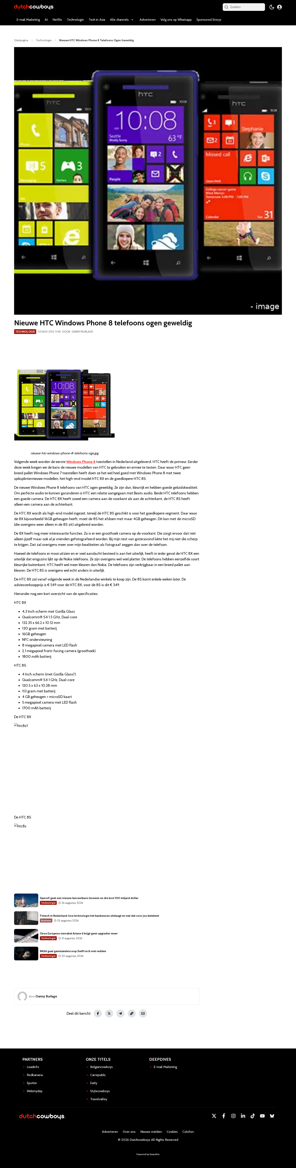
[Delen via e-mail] (143, 1013)
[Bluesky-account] (272, 1115)
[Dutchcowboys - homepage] (34, 7)
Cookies (172, 1132)
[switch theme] (272, 7)
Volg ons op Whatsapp (176, 20)
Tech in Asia (97, 20)
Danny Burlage (82, 331)
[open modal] (279, 7)
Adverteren (148, 20)
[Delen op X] (109, 1013)
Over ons (129, 1132)
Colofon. (188, 1132)
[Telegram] (120, 1013)
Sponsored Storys (209, 20)
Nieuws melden (151, 1132)
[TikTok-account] (252, 1115)
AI (46, 20)
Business (46, 920)
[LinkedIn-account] (243, 1115)
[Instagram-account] (233, 1115)
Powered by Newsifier (148, 1154)
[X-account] (214, 1115)
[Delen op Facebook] (98, 1013)
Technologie (75, 20)
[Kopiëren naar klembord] (132, 1013)
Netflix (57, 20)
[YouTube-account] (262, 1115)
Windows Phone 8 (80, 462)
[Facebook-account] (223, 1115)
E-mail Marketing (28, 20)
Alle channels (119, 20)
